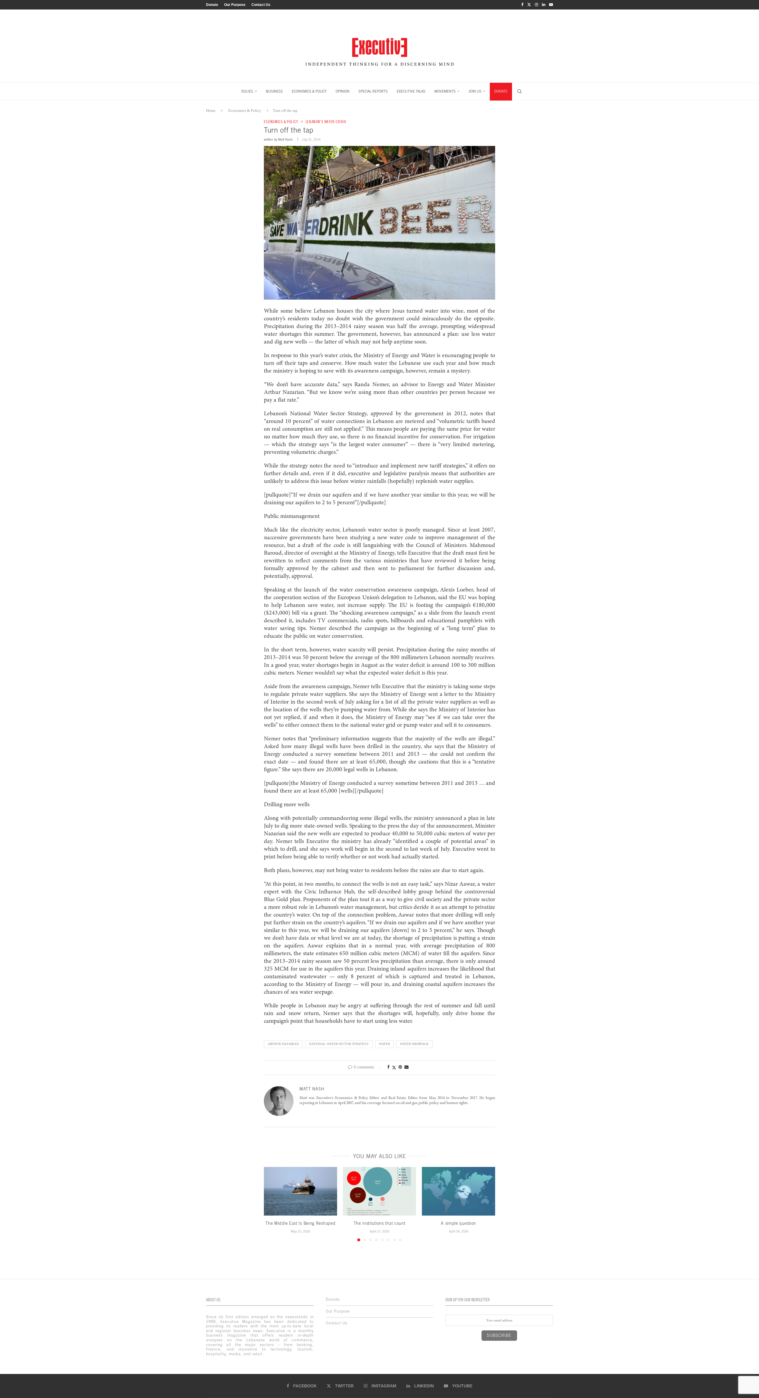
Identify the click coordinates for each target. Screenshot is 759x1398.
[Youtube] (551, 4)
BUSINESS (274, 91)
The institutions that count (380, 1223)
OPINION (343, 91)
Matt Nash (285, 139)
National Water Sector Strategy (339, 1044)
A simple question (458, 1223)
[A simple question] (458, 1191)
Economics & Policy (244, 110)
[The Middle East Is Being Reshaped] (300, 1191)
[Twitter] (529, 4)
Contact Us (260, 5)
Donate (212, 5)
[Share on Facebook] (388, 1067)
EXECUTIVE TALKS (411, 91)
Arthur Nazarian (283, 1044)
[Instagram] (536, 4)
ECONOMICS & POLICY (309, 91)
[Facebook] (522, 4)
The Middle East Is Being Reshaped (300, 1223)
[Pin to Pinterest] (400, 1067)
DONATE (501, 91)
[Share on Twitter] (394, 1067)
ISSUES (247, 91)
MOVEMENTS (445, 91)
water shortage (414, 1044)
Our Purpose (234, 5)
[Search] (519, 91)
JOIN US (474, 91)
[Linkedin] (543, 4)
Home (211, 110)
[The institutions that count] (379, 1191)
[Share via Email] (406, 1067)
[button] (272, 1204)
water (384, 1044)
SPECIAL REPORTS (373, 91)
